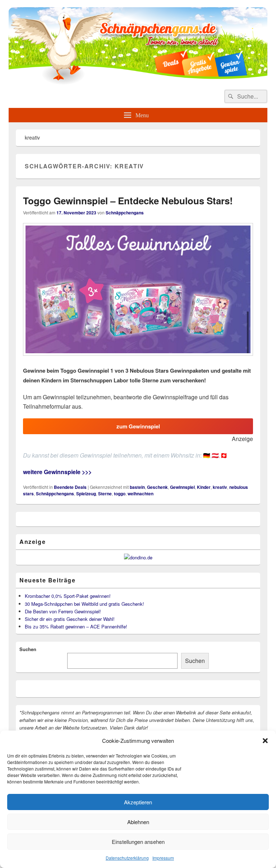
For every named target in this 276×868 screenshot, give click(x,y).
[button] (265, 740)
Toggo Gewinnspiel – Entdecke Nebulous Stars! (128, 200)
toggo (119, 493)
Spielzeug (86, 493)
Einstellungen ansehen (138, 841)
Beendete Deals (70, 487)
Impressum (163, 858)
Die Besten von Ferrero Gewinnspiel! (63, 611)
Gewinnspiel (182, 487)
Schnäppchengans (125, 212)
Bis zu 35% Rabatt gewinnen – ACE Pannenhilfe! (76, 626)
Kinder (204, 487)
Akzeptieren (138, 802)
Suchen (27, 649)
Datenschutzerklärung (127, 858)
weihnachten (140, 493)
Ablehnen (138, 822)
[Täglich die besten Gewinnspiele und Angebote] (138, 82)
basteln (137, 487)
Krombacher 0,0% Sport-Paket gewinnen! (68, 595)
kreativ (220, 487)
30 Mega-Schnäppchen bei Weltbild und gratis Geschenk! (84, 603)
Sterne (105, 493)
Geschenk (157, 487)
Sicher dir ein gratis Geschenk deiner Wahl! (70, 618)
